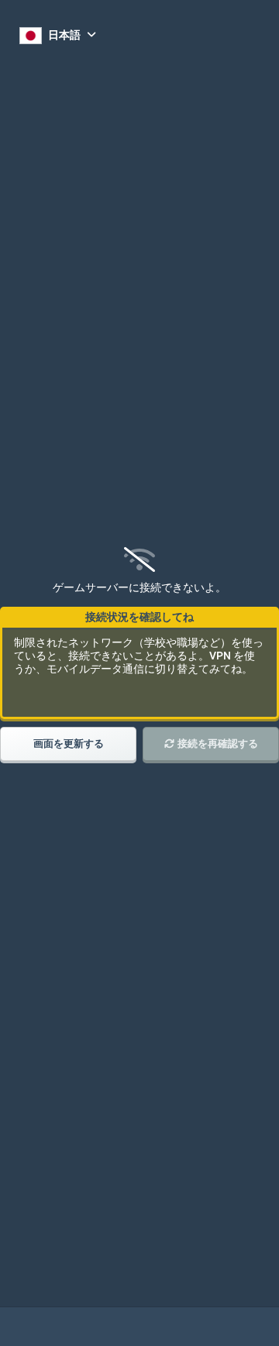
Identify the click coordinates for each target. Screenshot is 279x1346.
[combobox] (57, 35)
